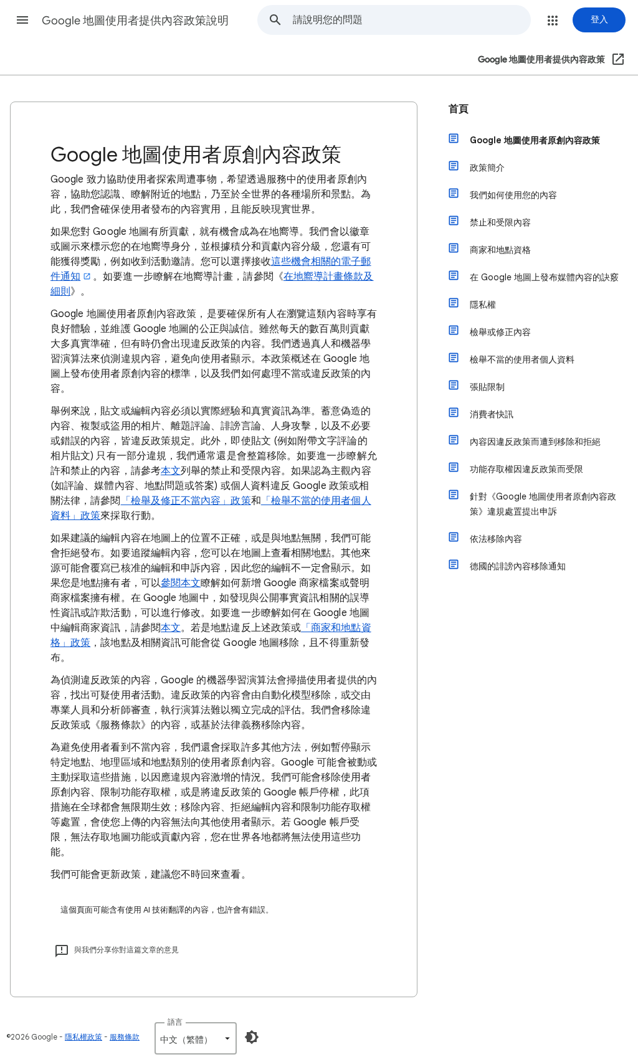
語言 (175, 1021)
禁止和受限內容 (500, 222)
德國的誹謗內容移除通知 (518, 566)
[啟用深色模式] (252, 1037)
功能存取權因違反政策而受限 (526, 469)
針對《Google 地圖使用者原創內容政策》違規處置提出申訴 (543, 504)
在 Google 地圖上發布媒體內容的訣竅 (544, 277)
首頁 (459, 109)
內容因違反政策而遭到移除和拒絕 (535, 441)
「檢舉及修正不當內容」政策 (186, 501)
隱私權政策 (83, 1036)
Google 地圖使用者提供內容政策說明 (135, 20)
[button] (22, 20)
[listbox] (196, 1038)
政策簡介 (487, 167)
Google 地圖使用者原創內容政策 (535, 140)
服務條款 (125, 1036)
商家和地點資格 (500, 249)
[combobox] (411, 20)
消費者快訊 (491, 414)
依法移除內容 (496, 538)
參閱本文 (181, 583)
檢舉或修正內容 (500, 332)
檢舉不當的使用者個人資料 (522, 359)
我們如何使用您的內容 (513, 195)
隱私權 (483, 304)
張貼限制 (487, 386)
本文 (171, 471)
